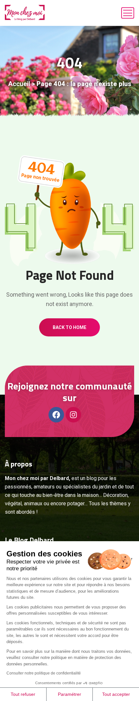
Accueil (19, 84)
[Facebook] (56, 414)
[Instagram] (73, 414)
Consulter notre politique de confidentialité (43, 673)
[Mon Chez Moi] (25, 13)
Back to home (69, 327)
